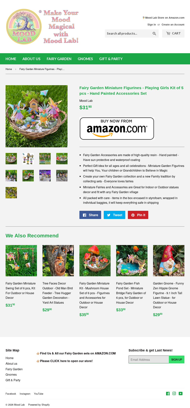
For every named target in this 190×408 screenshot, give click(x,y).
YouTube (38, 393)
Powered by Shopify (39, 404)
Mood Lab (19, 404)
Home (11, 59)
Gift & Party (110, 59)
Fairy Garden (59, 59)
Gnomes (85, 59)
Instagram (25, 393)
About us (31, 59)
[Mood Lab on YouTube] (181, 394)
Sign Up (176, 359)
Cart (176, 33)
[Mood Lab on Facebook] (168, 394)
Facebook (11, 393)
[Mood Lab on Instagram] (174, 394)
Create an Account (173, 24)
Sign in (152, 24)
